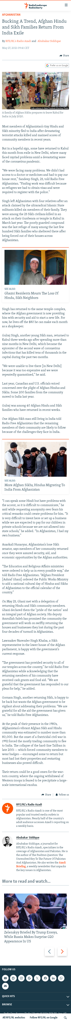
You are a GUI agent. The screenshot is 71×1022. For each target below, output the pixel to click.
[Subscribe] (5, 986)
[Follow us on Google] (29, 978)
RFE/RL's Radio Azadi (18, 41)
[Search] (65, 1017)
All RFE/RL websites (14, 1017)
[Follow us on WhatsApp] (61, 978)
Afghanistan (11, 15)
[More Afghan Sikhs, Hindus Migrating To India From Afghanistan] (35, 459)
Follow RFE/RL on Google (44, 1017)
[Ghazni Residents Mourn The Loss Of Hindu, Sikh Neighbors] (35, 267)
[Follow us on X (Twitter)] (37, 978)
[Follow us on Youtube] (5, 978)
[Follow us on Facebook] (45, 978)
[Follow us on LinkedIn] (53, 978)
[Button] (64, 55)
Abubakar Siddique (49, 41)
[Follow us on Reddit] (13, 978)
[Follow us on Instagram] (21, 978)
